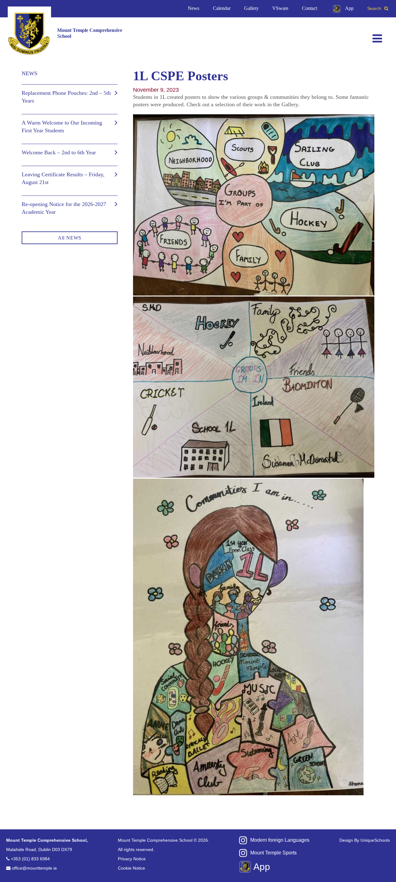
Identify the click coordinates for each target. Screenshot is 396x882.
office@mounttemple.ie (34, 868)
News (193, 8)
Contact (309, 8)
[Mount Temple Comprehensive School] (29, 33)
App (349, 8)
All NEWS (69, 237)
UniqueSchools (375, 840)
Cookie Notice (131, 868)
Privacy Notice (132, 858)
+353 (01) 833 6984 (30, 858)
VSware (280, 8)
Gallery (251, 8)
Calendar (221, 8)
